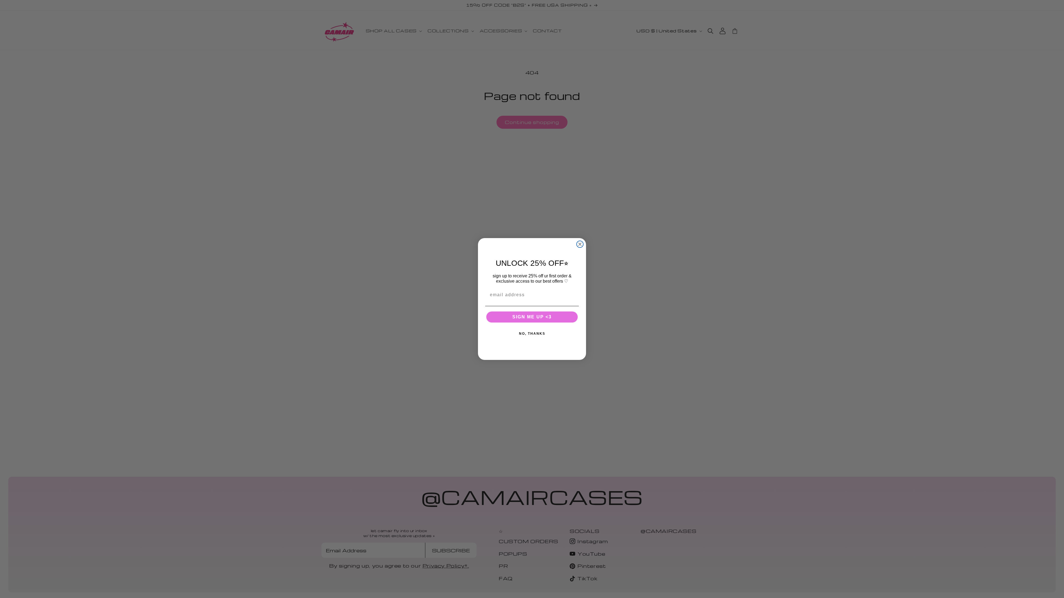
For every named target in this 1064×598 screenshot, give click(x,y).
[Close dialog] (580, 244)
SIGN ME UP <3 (532, 317)
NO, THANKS (532, 334)
